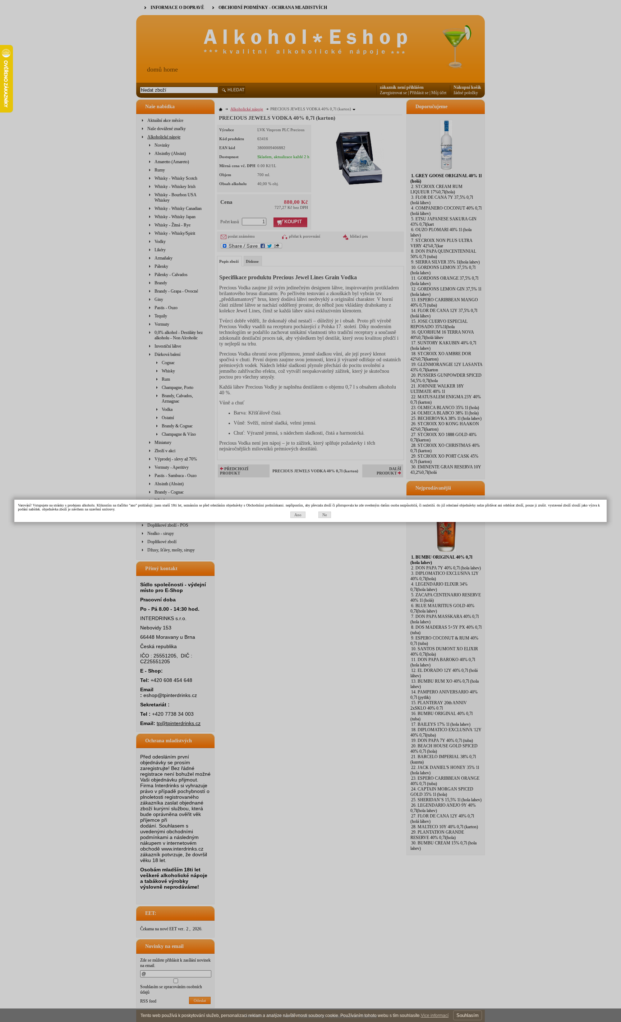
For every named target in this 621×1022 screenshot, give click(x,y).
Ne (324, 515)
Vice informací (434, 1015)
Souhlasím (467, 1015)
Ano (298, 515)
